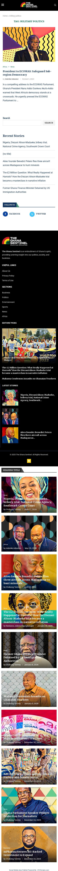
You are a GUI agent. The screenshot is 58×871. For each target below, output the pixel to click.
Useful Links (9, 265)
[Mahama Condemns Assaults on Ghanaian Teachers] (29, 689)
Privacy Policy (8, 276)
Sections (7, 287)
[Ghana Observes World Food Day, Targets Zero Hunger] (29, 345)
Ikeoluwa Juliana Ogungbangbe (20, 626)
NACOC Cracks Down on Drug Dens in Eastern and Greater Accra (28, 775)
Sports (5, 307)
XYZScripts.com (43, 870)
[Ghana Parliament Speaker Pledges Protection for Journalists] (29, 805)
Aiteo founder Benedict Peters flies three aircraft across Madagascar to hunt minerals (27, 580)
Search (6, 118)
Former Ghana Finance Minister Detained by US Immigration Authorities (25, 657)
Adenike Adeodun (11, 79)
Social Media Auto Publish (18, 870)
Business (6, 293)
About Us (6, 271)
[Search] (55, 5)
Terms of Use (7, 280)
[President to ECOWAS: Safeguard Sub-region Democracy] (29, 44)
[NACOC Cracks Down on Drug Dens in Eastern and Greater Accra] (29, 767)
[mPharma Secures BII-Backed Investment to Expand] (29, 844)
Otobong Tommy (13, 509)
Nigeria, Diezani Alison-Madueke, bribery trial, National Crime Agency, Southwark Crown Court (28, 502)
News (4, 312)
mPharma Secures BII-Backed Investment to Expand (23, 853)
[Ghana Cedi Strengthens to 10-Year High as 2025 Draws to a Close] (29, 728)
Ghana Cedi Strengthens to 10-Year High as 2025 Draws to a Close (26, 737)
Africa (4, 316)
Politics (5, 297)
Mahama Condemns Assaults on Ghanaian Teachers (29, 378)
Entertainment (8, 302)
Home (5, 16)
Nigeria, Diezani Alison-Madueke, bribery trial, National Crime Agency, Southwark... (37, 398)
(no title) (7, 154)
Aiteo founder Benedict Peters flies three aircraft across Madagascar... (36, 435)
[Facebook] (29, 461)
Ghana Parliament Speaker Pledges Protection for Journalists (26, 814)
